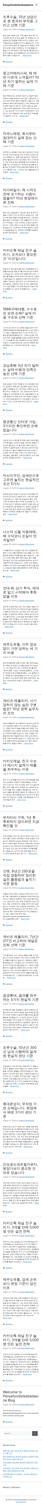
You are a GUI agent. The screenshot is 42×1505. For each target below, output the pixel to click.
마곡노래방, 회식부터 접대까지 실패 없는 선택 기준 (20, 137)
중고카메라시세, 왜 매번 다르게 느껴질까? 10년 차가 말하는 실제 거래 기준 (21, 79)
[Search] (35, 1433)
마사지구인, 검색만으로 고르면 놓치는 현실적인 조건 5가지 (21, 479)
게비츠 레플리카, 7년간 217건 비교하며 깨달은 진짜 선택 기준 (21, 941)
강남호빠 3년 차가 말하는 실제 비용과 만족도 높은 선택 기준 (21, 369)
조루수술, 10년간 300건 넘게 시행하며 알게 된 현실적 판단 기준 (20, 1051)
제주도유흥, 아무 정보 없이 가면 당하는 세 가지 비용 (20, 648)
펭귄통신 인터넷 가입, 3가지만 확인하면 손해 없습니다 (20, 426)
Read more (27, 55)
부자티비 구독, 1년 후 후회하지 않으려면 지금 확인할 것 (21, 821)
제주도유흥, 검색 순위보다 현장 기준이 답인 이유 (20, 1283)
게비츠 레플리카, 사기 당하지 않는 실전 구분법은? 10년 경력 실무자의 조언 (21, 707)
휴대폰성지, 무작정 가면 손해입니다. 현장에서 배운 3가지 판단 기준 (20, 1110)
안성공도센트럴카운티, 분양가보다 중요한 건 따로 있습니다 (20, 1168)
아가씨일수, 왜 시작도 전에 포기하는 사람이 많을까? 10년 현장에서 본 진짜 (20, 196)
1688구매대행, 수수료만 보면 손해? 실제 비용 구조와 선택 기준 (20, 313)
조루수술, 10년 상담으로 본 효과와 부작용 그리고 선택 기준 (20, 21)
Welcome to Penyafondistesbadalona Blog (20, 1396)
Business (9, 62)
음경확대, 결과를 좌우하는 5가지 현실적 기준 (21, 997)
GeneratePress (21, 1502)
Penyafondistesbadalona (18, 4)
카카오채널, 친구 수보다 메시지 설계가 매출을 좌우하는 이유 (20, 765)
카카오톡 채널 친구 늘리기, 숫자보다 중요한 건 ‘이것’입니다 (20, 254)
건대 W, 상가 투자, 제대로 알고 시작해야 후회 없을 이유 (21, 592)
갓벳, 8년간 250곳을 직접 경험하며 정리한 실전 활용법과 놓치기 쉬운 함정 (19, 877)
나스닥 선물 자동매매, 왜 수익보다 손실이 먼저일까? (20, 536)
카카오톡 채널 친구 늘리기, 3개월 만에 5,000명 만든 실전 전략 (21, 1227)
